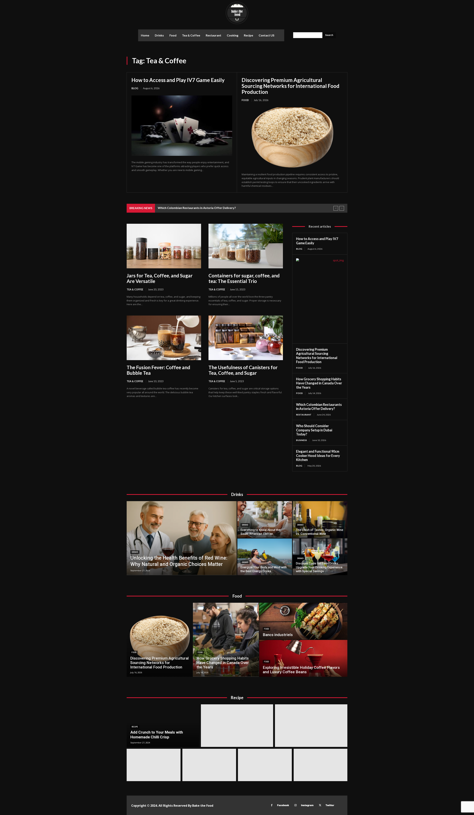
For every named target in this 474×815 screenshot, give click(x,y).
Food (245, 100)
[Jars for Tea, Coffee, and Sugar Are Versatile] (164, 246)
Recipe (135, 727)
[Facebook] (271, 805)
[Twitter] (320, 805)
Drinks (135, 552)
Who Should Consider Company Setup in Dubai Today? (314, 430)
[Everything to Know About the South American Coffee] (264, 519)
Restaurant (303, 414)
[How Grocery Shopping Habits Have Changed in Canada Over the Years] (226, 640)
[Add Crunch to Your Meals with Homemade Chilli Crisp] (163, 725)
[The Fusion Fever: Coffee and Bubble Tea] (164, 338)
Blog (134, 88)
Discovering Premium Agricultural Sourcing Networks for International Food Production (290, 86)
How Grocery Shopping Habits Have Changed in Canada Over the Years (319, 383)
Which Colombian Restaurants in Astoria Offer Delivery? (197, 207)
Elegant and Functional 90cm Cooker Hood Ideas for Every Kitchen (318, 455)
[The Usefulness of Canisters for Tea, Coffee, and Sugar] (245, 338)
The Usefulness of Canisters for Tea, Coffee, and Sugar (243, 370)
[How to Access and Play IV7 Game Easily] (181, 125)
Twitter (330, 805)
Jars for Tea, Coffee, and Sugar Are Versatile (160, 278)
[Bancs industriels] (303, 621)
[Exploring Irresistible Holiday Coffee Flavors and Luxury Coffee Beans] (303, 658)
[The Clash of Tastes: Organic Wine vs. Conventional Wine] (320, 519)
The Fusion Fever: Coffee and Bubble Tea (158, 370)
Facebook (283, 805)
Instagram (307, 805)
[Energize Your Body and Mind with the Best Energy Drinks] (264, 557)
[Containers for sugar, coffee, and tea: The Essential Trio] (245, 246)
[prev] (335, 208)
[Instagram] (295, 805)
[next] (341, 208)
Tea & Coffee (135, 289)
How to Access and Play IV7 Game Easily (178, 80)
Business (301, 440)
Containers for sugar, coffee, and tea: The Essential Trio (244, 278)
